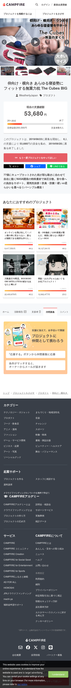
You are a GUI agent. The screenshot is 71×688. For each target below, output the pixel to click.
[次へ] (67, 42)
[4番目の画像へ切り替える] (49, 70)
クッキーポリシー (44, 620)
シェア (37, 166)
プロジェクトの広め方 (14, 521)
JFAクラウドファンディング (17, 593)
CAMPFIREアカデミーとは (17, 504)
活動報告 (20, 311)
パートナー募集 (54, 654)
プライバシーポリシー (46, 589)
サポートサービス (44, 509)
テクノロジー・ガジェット (17, 412)
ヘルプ (39, 559)
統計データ (41, 521)
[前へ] (4, 42)
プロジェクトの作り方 (14, 515)
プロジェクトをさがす (24, 392)
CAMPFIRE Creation (14, 553)
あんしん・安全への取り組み (50, 548)
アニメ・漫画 (10, 429)
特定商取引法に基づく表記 (49, 595)
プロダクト (49, 95)
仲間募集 (50, 312)
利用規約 (40, 578)
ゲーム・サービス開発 (14, 440)
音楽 (38, 417)
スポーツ (40, 429)
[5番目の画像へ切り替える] (63, 70)
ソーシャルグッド (12, 457)
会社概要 (16, 654)
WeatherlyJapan (28, 95)
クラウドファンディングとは (18, 509)
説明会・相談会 (43, 504)
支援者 (36, 311)
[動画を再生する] (35, 42)
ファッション (10, 434)
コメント (64, 311)
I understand (58, 674)
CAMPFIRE (9, 542)
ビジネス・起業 (11, 445)
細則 (38, 584)
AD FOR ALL (10, 581)
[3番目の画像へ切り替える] (35, 70)
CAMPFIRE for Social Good (17, 559)
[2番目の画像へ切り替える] (21, 70)
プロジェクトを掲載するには (17, 13)
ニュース (40, 553)
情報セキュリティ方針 (46, 601)
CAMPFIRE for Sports (14, 570)
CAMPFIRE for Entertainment (18, 565)
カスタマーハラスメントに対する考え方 (51, 614)
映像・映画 (41, 434)
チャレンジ (41, 423)
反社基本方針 (42, 606)
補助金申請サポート (13, 604)
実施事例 (40, 515)
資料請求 (8, 484)
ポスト (15, 166)
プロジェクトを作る (13, 478)
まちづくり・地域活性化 (48, 412)
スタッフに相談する (45, 478)
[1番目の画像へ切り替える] (7, 70)
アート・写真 (10, 451)
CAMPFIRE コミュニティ (16, 548)
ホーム (6, 311)
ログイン (45, 4)
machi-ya (8, 598)
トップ (6, 392)
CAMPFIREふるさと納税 (16, 576)
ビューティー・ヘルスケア (49, 445)
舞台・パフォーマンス (46, 451)
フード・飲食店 (11, 423)
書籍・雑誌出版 (43, 440)
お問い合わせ (42, 565)
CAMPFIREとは (43, 542)
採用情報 (35, 654)
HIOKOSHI (9, 587)
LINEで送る (59, 166)
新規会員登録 (60, 4)
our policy (22, 684)
